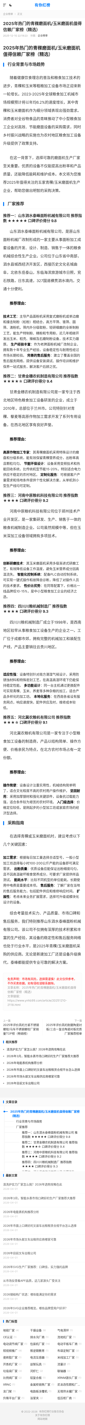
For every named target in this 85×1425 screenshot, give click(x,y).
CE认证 (10, 1337)
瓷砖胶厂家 (12, 1357)
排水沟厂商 (39, 1337)
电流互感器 (39, 1357)
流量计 (63, 1364)
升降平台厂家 (13, 1398)
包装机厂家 (40, 1344)
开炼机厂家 (12, 1364)
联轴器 (63, 1371)
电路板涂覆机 (40, 1391)
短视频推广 (12, 1350)
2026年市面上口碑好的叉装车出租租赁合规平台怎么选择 (43, 1069)
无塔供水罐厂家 (69, 1391)
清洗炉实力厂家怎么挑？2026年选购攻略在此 (36, 1049)
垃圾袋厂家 (12, 1371)
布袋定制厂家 (68, 1350)
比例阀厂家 (12, 1377)
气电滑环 (65, 1330)
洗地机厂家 (66, 1337)
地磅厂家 (11, 1330)
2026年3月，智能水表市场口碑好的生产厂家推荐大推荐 (43, 1056)
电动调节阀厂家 (15, 1344)
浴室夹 (36, 1398)
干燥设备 (38, 1330)
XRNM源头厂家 (69, 1377)
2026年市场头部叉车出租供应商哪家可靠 (33, 1076)
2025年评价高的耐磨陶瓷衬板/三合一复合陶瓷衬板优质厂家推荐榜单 (64, 1029)
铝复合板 (38, 1377)
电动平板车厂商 (69, 1344)
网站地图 (42, 1418)
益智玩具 (38, 1364)
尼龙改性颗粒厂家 (69, 1384)
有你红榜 (42, 5)
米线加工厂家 (68, 1357)
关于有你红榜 (42, 1415)
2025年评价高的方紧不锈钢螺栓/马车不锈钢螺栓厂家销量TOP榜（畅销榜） (21, 1029)
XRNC (9, 1384)
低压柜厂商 (66, 1398)
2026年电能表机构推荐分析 (24, 1063)
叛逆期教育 (39, 1350)
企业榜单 (8, 14)
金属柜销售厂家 (42, 1384)
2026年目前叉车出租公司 (23, 1083)
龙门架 (9, 1391)
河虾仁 (36, 1371)
